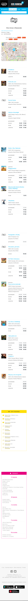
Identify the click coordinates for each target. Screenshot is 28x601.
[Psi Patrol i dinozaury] (3, 260)
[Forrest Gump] (3, 100)
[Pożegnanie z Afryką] (3, 235)
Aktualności (4, 9)
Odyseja (7, 429)
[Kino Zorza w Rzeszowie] (14, 20)
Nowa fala (4, 488)
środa (9, 93)
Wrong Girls (5, 494)
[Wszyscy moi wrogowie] (3, 376)
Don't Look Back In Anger (8, 525)
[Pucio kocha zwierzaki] (3, 284)
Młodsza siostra (6, 513)
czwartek (10, 76)
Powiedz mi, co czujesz (8, 536)
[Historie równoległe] (3, 114)
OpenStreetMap (18, 56)
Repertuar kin (12, 9)
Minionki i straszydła (10, 447)
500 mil (4, 507)
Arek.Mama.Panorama (7, 479)
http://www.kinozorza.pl (7, 30)
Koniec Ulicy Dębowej (10, 440)
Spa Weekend (5, 516)
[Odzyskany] (3, 202)
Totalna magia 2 (6, 530)
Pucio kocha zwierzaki (10, 422)
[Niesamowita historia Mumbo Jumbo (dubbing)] (3, 188)
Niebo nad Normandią (7, 528)
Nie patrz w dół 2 (6, 514)
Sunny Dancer (5, 502)
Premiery (23, 9)
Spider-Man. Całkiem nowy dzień (12, 415)
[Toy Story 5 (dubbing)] (3, 323)
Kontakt (24, 567)
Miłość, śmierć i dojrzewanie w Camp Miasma (13, 510)
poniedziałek (11, 88)
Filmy (18, 9)
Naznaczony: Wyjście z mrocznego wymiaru (12, 436)
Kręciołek (4, 484)
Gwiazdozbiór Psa (6, 501)
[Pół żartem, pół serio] (3, 247)
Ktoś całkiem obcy (6, 508)
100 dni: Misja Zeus (7, 522)
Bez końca (4, 524)
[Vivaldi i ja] (3, 356)
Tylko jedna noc (8, 443)
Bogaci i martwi (6, 481)
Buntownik (7, 433)
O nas (3, 567)
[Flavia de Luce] (3, 83)
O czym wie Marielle (7, 490)
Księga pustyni (8, 426)
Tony (3, 518)
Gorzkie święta (6, 499)
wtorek (10, 91)
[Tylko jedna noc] (3, 337)
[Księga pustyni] (3, 168)
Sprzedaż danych (9, 567)
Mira (3, 511)
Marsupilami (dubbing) (7, 527)
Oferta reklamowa (17, 567)
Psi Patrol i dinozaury (10, 418)
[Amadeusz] (3, 71)
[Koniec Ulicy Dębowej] (3, 149)
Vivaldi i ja (4, 493)
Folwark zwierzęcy (6, 534)
